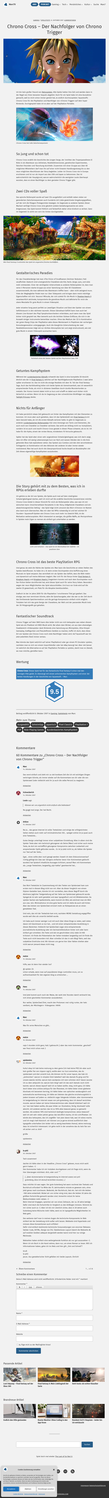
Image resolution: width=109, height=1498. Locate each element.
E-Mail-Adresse (23, 1324)
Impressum (41, 1494)
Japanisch (51, 724)
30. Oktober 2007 (29, 1153)
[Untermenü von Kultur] (91, 4)
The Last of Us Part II (63, 1456)
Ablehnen (28, 1489)
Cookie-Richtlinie (18, 1494)
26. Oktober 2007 (29, 1063)
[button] (54, 1470)
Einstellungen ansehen (46, 1489)
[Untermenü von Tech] (67, 4)
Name (19, 1313)
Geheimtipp (37, 724)
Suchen (87, 1444)
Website (19, 1334)
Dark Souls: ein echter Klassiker (85, 1384)
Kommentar (21, 1284)
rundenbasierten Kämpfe (37, 377)
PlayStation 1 (81, 724)
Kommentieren (70, 20)
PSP (19, 729)
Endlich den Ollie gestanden (14, 1420)
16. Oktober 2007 (29, 1020)
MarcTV (12, 4)
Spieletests (45, 20)
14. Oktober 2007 (29, 769)
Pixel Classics (65, 724)
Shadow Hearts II (84, 296)
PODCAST (45, 4)
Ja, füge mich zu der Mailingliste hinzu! (34, 1345)
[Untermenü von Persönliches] (82, 4)
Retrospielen (47, 92)
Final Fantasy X (37, 380)
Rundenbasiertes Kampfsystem (62, 729)
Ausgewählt (23, 724)
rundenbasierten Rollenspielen (36, 423)
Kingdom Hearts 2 (41, 579)
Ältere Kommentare (25, 1269)
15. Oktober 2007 (29, 825)
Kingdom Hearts (22, 579)
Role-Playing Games (34, 729)
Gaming (36, 20)
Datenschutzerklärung (30, 1494)
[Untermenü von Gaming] (59, 4)
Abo (34, 4)
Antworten (27, 786)
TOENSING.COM (62, 1494)
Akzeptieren (11, 1489)
